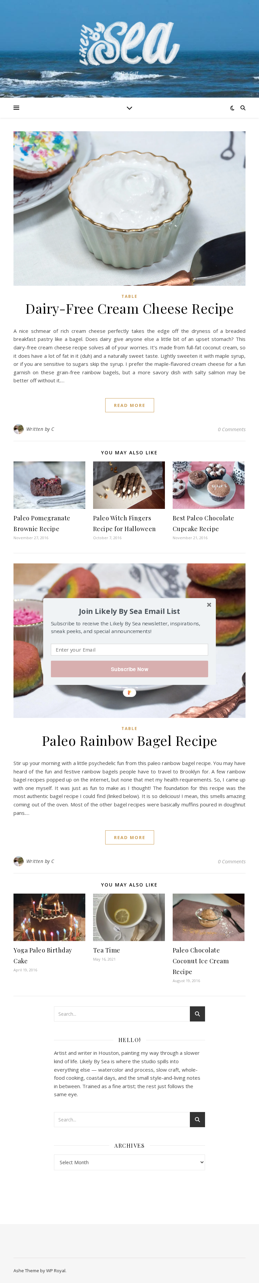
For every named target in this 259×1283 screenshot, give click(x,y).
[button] (129, 611)
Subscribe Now (129, 669)
